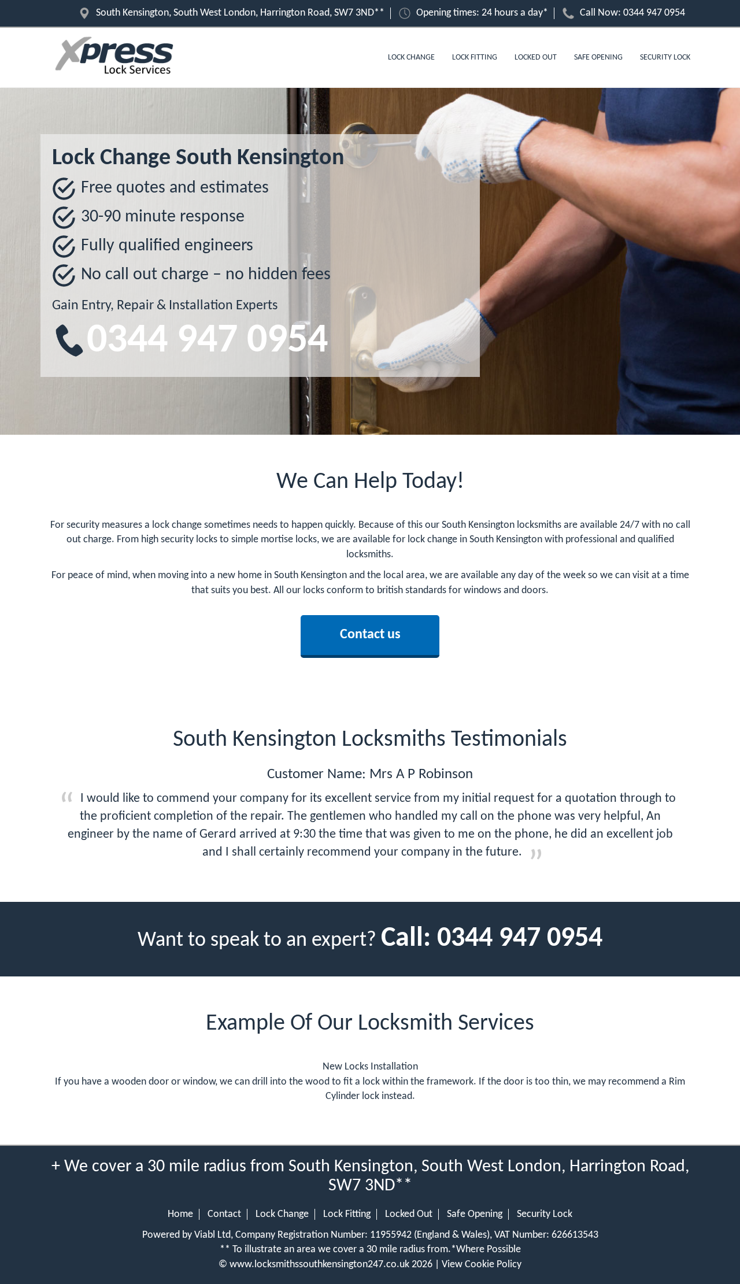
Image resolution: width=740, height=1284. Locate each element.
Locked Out (536, 57)
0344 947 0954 (654, 13)
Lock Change (411, 57)
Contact (224, 1214)
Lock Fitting (474, 57)
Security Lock (665, 57)
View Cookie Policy (481, 1264)
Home (180, 1214)
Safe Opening (598, 57)
